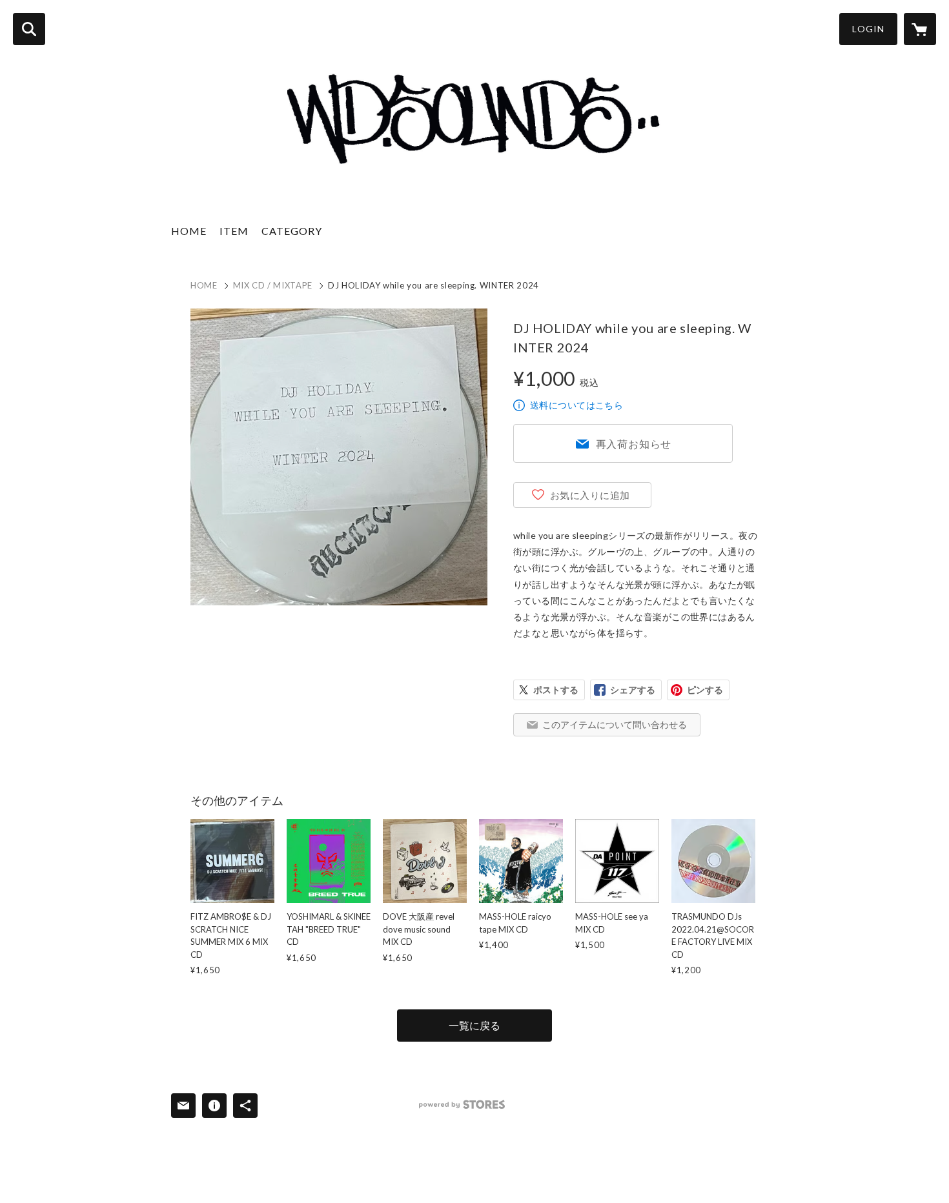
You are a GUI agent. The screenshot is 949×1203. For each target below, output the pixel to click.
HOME (189, 231)
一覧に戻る (474, 1025)
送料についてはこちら (576, 404)
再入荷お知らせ (634, 444)
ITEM (234, 231)
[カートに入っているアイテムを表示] (920, 29)
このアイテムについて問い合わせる (614, 724)
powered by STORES (462, 1104)
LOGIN (868, 28)
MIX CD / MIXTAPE (272, 285)
